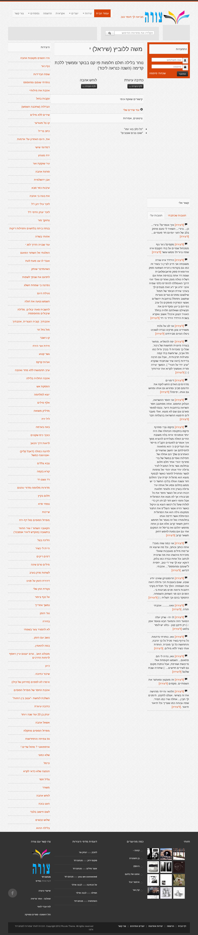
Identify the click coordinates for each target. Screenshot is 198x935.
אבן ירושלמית (42, 179)
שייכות (46, 511)
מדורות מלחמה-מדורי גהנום (33, 487)
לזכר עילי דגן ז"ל (40, 204)
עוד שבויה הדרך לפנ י (37, 244)
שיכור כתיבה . (42, 673)
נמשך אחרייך (42, 605)
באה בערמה (43, 426)
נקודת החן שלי (41, 588)
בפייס (38, 880)
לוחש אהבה (43, 795)
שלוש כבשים (42, 819)
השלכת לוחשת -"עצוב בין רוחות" (31, 698)
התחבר (182, 73)
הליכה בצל (44, 540)
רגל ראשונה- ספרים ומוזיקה (38, 914)
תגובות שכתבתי (177, 215)
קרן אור (136, 889)
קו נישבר (45, 337)
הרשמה (47, 13)
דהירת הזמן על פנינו (38, 580)
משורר (46, 787)
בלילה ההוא (43, 828)
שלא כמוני (44, 754)
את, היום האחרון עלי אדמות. (33, 139)
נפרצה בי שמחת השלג (37, 285)
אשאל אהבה (42, 722)
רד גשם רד (43, 479)
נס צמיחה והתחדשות (37, 738)
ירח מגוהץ (44, 155)
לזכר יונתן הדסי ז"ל (39, 212)
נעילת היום (43, 293)
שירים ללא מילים (40, 114)
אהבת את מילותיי (39, 90)
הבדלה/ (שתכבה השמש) (35, 106)
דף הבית (182, 926)
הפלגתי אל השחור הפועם (35, 252)
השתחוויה (92, 900)
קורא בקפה (43, 471)
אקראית (60, 13)
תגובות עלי (156, 215)
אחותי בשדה (42, 236)
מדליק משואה (42, 410)
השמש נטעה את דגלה (37, 301)
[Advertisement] (53, 33)
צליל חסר (44, 779)
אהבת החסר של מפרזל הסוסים (32, 690)
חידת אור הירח (41, 345)
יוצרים (75, 13)
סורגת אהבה (42, 171)
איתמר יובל (134, 882)
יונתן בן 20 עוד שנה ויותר (35, 714)
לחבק (94, 852)
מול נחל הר (43, 329)
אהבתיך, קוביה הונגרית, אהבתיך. (31, 321)
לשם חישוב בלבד (40, 811)
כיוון (47, 665)
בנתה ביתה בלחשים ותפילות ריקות (29, 228)
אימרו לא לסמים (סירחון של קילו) (31, 681)
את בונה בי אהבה (40, 195)
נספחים (34, 13)
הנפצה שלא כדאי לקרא (36, 771)
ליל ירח (46, 418)
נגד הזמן (45, 613)
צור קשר (19, 13)
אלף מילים (43, 402)
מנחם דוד (78, 860)
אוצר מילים (91, 868)
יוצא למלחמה (42, 394)
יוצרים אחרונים (137, 926)
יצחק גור (83, 852)
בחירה (46, 621)
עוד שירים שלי (131, 110)
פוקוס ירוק (92, 860)
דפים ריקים (43, 556)
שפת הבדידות (41, 74)
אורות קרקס (43, 362)
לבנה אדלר (77, 884)
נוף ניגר (45, 66)
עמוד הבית (102, 13)
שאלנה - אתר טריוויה (41, 898)
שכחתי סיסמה (157, 73)
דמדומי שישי (42, 147)
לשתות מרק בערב (39, 572)
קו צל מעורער (42, 122)
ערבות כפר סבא (41, 187)
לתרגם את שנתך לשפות (36, 277)
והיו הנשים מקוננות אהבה (35, 58)
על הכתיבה (92, 884)
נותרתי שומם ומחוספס (36, 82)
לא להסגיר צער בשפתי (37, 629)
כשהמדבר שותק (40, 268)
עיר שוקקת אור (41, 163)
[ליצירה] (179, 225)
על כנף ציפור (42, 596)
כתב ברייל (44, 131)
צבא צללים (43, 463)
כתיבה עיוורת (42, 706)
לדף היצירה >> (89, 86)
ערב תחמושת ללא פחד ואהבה (32, 370)
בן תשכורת (134, 858)
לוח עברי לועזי (44, 906)
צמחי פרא (44, 503)
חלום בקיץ (44, 495)
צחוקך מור (44, 220)
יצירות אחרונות (155, 926)
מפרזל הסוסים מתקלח (37, 730)
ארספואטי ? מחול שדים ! (35, 746)
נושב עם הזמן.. (41, 637)
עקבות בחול (43, 98)
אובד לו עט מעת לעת (37, 260)
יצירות (88, 13)
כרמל (47, 763)
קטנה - (136, 850)
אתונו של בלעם (132, 874)
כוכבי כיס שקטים (40, 435)
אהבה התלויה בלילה (38, 378)
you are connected (87, 876)
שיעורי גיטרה (44, 890)
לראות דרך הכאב (40, 443)
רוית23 (136, 866)
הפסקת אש (43, 386)
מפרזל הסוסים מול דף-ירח (34, 520)
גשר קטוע (44, 353)
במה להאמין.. (42, 645)
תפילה (94, 892)
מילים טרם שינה (40, 564)
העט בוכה (44, 803)
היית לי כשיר (42, 548)
